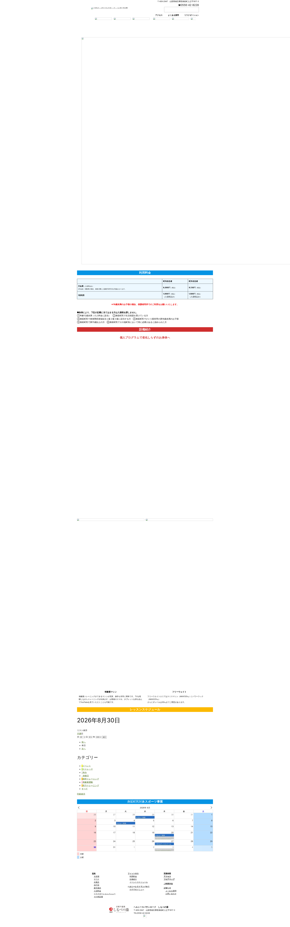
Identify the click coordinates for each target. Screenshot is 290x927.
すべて (85, 789)
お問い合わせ (171, 894)
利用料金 (133, 876)
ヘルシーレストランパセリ (139, 886)
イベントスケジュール (139, 882)
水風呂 (96, 882)
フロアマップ (169, 879)
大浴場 (96, 876)
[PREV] (79, 807)
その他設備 (98, 897)
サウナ (96, 879)
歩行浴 (96, 885)
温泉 (94, 873)
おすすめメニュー (137, 889)
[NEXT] (211, 807)
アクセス (167, 876)
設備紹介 (133, 879)
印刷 (81, 794)
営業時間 (167, 873)
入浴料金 (97, 891)
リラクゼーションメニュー (105, 894)
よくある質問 (171, 891)
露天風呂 (97, 888)
